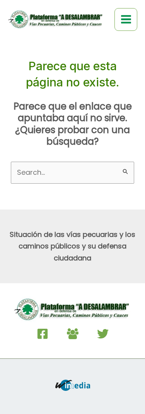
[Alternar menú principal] (125, 19)
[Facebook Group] (72, 333)
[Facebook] (42, 333)
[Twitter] (103, 333)
